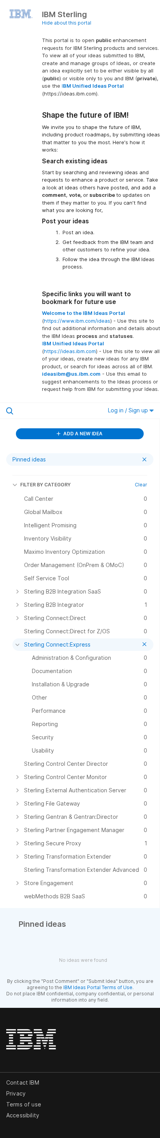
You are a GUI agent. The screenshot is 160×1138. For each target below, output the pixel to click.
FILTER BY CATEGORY (45, 485)
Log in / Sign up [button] (129, 410)
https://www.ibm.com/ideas (77, 321)
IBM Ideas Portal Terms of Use (97, 987)
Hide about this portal (66, 23)
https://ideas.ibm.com (70, 351)
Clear (141, 485)
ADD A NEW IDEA (82, 433)
